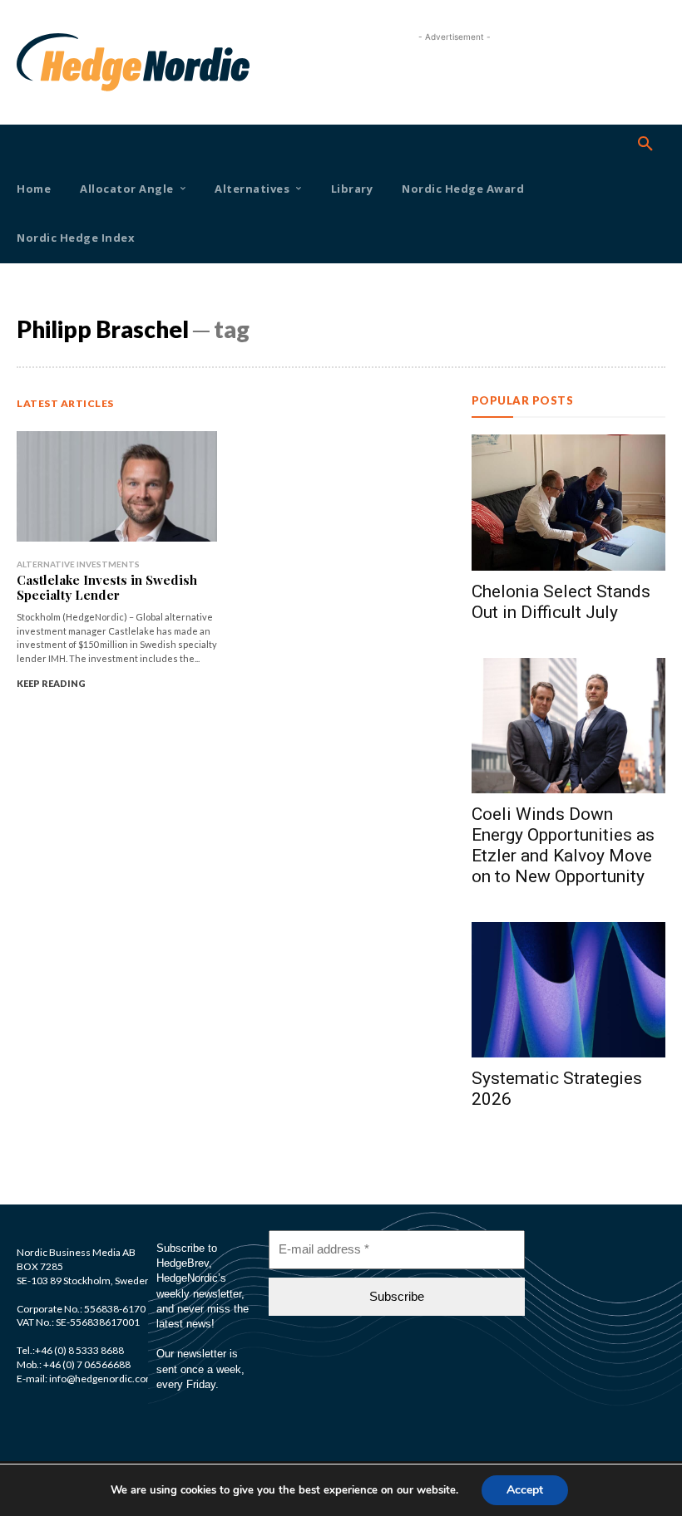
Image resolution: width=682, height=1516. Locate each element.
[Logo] (42, 62)
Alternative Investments (78, 564)
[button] (645, 144)
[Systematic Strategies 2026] (568, 989)
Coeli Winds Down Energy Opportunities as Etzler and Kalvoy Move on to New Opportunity (563, 845)
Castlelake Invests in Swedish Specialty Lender (107, 587)
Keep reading (51, 683)
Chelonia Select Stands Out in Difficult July (561, 601)
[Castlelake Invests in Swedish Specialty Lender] (117, 486)
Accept (525, 1490)
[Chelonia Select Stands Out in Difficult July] (568, 502)
